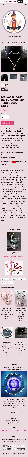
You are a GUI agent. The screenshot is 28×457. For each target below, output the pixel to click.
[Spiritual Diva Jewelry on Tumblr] (21, 431)
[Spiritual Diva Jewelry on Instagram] (18, 431)
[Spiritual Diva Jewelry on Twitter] (3, 431)
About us (14, 418)
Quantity (4, 114)
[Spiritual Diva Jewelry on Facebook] (7, 431)
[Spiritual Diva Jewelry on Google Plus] (14, 431)
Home (2, 42)
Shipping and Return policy (14, 420)
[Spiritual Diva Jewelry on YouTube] (25, 431)
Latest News (14, 364)
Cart (25, 4)
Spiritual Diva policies (14, 423)
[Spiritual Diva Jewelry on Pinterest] (10, 431)
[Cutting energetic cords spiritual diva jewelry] (14, 268)
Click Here (20, 1)
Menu (5, 4)
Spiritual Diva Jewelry (19, 453)
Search (14, 416)
